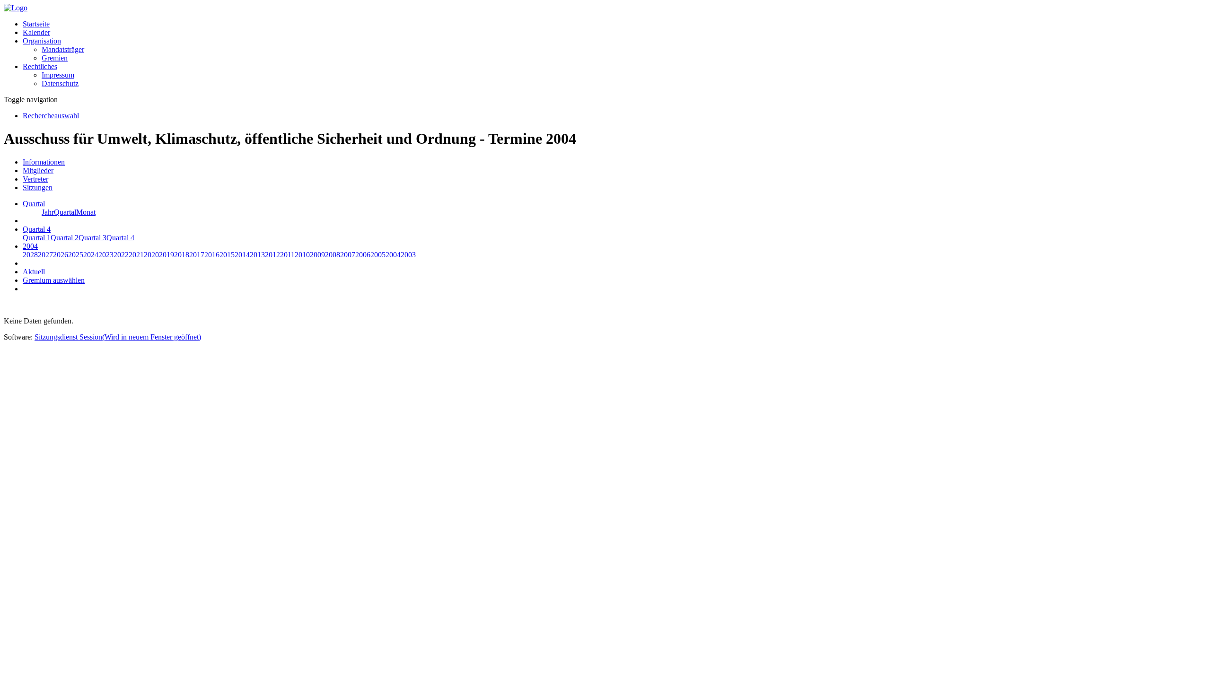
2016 (211, 255)
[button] (42, 41)
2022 (121, 255)
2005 (378, 255)
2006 (362, 255)
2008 (332, 255)
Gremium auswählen (54, 280)
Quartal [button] (34, 204)
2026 (60, 255)
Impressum (58, 75)
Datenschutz (60, 83)
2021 (136, 255)
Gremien (55, 58)
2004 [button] (30, 246)
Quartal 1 (37, 238)
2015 (227, 255)
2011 (287, 255)
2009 (317, 255)
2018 (181, 255)
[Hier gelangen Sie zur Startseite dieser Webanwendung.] (15, 8)
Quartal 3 (92, 238)
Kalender (36, 32)
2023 (106, 255)
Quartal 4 (120, 238)
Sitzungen (38, 187)
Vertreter (35, 179)
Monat (86, 212)
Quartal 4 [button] (37, 229)
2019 (166, 255)
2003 (408, 255)
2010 (302, 255)
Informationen (44, 162)
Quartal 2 (65, 238)
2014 (242, 255)
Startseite (36, 24)
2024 (90, 255)
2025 (75, 255)
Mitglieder (38, 170)
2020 (151, 255)
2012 (272, 255)
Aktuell (34, 272)
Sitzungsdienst (118, 337)
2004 (393, 255)
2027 (45, 255)
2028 (30, 255)
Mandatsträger (63, 49)
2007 (347, 255)
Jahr (48, 212)
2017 (196, 255)
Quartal (65, 212)
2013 (257, 255)
